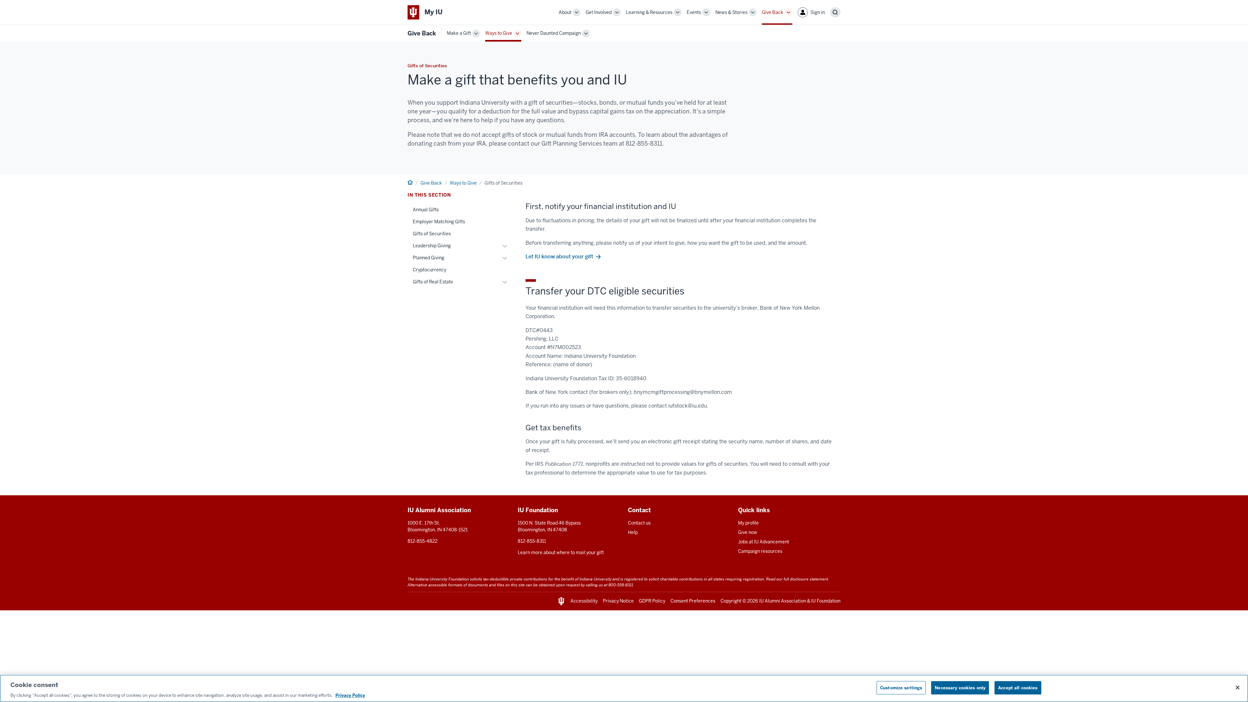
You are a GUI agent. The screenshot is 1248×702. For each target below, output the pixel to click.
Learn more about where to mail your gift (561, 552)
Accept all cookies (1017, 687)
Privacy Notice (618, 601)
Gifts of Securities (432, 234)
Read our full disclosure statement (797, 579)
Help (633, 532)
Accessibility (584, 601)
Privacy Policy (350, 695)
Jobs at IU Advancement (763, 542)
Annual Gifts (426, 210)
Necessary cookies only (960, 687)
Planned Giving (428, 258)
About (565, 12)
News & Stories (731, 12)
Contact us (639, 523)
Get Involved (599, 12)
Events (694, 12)
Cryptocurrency (429, 270)
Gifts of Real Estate (433, 282)
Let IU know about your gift (559, 256)
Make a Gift (459, 33)
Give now (747, 532)
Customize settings (901, 687)
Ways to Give (498, 33)
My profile (748, 523)
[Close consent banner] (1237, 687)
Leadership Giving (432, 246)
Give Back (772, 12)
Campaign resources (760, 551)
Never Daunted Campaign (553, 33)
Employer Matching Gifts (439, 222)
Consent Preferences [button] (692, 601)
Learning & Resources (649, 12)
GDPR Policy (652, 601)
